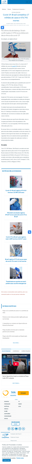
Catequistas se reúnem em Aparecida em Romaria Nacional (15, 324)
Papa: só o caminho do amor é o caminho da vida (15, 311)
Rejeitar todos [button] (20, 458)
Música (6, 408)
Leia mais (25, 455)
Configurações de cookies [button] (9, 458)
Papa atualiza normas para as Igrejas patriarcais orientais (13, 330)
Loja (19, 406)
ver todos (16, 383)
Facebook (9, 428)
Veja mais (16, 342)
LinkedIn (23, 428)
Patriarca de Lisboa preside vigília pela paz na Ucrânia (15, 318)
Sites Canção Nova (30, 2)
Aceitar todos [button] (6, 460)
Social (6, 418)
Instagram (20, 428)
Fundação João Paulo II (16, 434)
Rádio (20, 403)
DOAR (15, 424)
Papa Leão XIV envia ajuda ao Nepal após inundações (15, 337)
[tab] (6, 351)
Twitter (12, 428)
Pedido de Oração (15, 437)
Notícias (4, 9)
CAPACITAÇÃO (25, 351)
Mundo (9, 9)
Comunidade (7, 416)
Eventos (6, 401)
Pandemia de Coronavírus (18, 9)
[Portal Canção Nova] (4, 2)
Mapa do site (14, 440)
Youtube (16, 428)
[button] (2, 27)
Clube (5, 411)
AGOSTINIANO (6, 351)
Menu (27, 2)
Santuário (7, 413)
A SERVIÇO (16, 351)
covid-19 (14, 66)
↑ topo (16, 399)
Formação (7, 403)
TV (19, 401)
